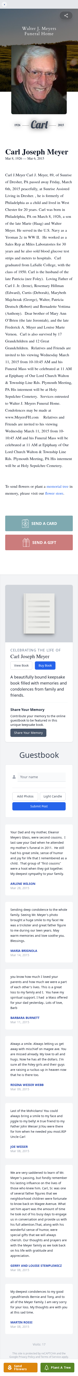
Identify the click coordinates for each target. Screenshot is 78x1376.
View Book (21, 665)
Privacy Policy (27, 1357)
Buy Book (45, 665)
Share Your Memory (28, 733)
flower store (54, 493)
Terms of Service (51, 1357)
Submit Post (39, 806)
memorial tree (57, 486)
